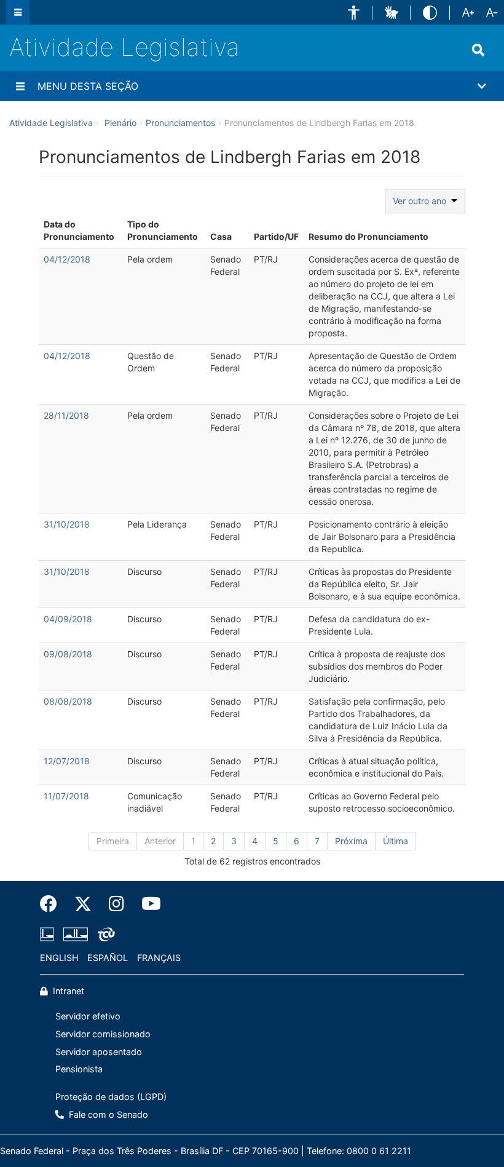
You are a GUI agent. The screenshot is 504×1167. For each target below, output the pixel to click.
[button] (354, 13)
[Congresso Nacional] (75, 934)
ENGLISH (59, 957)
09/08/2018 (68, 654)
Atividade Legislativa (124, 47)
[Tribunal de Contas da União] (104, 934)
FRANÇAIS (159, 957)
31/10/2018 (67, 524)
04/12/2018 (67, 259)
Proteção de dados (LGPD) (111, 1096)
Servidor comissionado (103, 1034)
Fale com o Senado (107, 1114)
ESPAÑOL (107, 957)
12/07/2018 (67, 761)
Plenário (120, 122)
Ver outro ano (422, 201)
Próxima (351, 841)
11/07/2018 (66, 796)
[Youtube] (147, 904)
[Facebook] (53, 904)
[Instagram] (116, 904)
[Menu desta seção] (20, 86)
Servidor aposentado (98, 1051)
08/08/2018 (68, 701)
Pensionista (79, 1069)
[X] (83, 904)
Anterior (160, 841)
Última (395, 841)
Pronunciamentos (180, 122)
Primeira (112, 841)
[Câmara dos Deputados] (49, 934)
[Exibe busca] (478, 50)
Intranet (67, 991)
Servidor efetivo (87, 1016)
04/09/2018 (68, 619)
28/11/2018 (66, 415)
